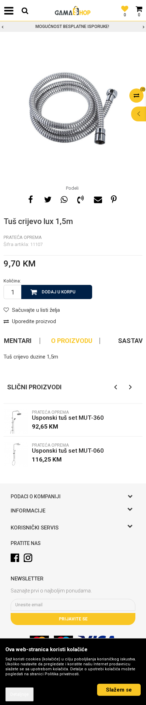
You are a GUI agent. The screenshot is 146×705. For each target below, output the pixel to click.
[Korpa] (139, 5)
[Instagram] (28, 558)
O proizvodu (71, 341)
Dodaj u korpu (58, 292)
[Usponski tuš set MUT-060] (16, 454)
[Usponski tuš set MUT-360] (16, 421)
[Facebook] (30, 198)
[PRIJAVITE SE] (73, 605)
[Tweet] (47, 198)
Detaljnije (19, 694)
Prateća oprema (23, 237)
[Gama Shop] (73, 10)
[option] (73, 26)
